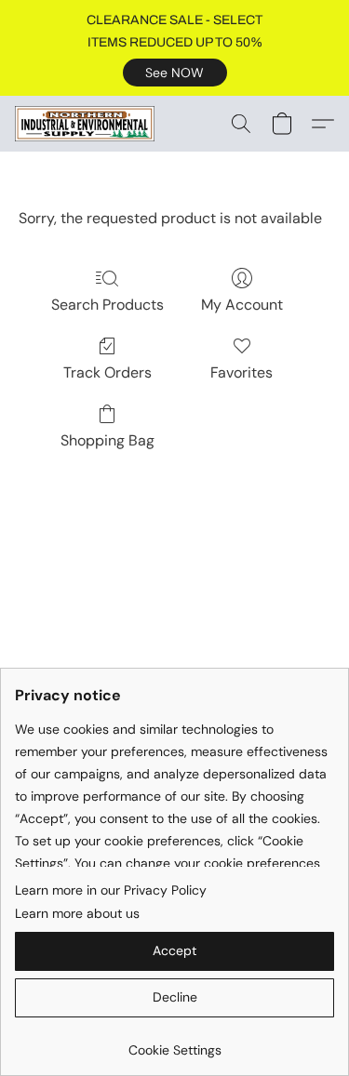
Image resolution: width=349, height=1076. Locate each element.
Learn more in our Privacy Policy (111, 890)
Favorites (241, 372)
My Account (242, 304)
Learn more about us (77, 913)
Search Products (107, 304)
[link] (174, 1043)
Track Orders (107, 372)
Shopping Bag (107, 440)
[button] (175, 72)
